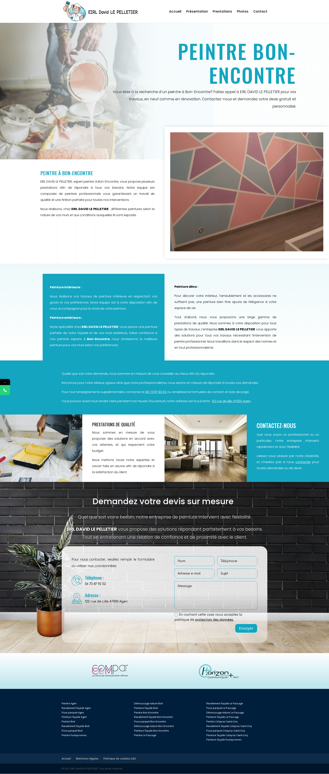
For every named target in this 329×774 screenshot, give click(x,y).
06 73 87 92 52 (155, 392)
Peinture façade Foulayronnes (224, 739)
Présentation (197, 12)
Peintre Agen (69, 703)
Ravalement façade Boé (75, 726)
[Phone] (5, 390)
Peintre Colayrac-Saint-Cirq (221, 721)
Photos (242, 12)
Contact (260, 12)
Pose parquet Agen (73, 712)
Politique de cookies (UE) (119, 758)
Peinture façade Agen (74, 717)
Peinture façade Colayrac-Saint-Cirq (227, 735)
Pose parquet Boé (72, 730)
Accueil (175, 12)
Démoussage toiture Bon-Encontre (154, 726)
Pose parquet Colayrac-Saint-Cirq (225, 730)
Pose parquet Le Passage (221, 708)
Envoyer (246, 628)
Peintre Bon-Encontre (146, 712)
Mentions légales (87, 758)
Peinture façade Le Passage (222, 717)
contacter (303, 462)
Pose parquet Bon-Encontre (150, 721)
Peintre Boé (68, 721)
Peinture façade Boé (146, 708)
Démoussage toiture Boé (148, 703)
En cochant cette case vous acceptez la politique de (208, 617)
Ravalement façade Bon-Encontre (153, 717)
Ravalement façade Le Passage (224, 703)
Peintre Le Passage (145, 735)
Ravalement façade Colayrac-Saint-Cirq (229, 726)
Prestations (222, 12)
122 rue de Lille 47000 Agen (231, 401)
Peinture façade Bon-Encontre (151, 730)
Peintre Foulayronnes (74, 735)
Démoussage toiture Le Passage (225, 712)
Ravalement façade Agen (76, 708)
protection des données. (214, 619)
